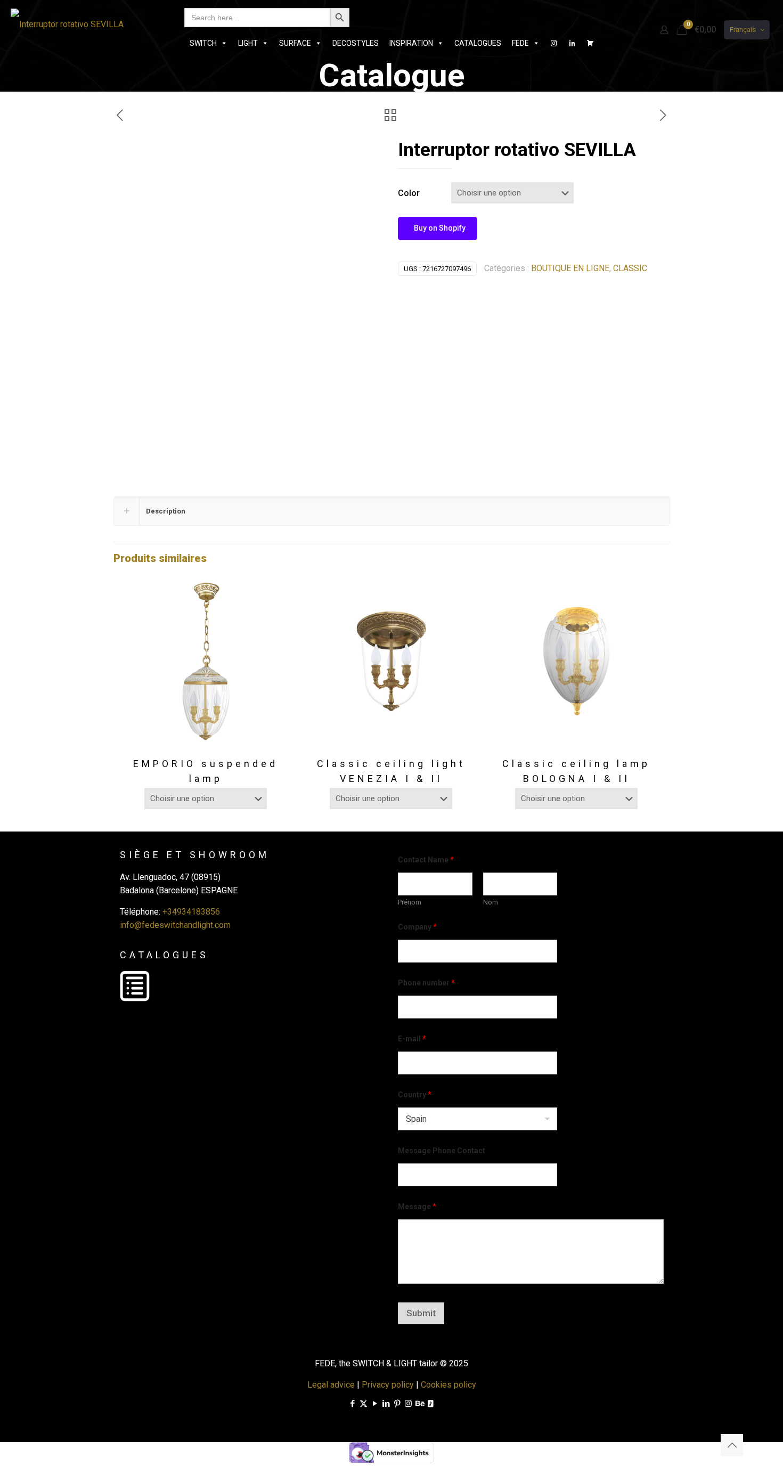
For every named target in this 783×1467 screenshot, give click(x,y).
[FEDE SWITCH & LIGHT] (67, 24)
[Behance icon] (419, 1403)
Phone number (426, 983)
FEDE (520, 43)
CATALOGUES (477, 43)
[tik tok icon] (431, 1403)
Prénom (409, 902)
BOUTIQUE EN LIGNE (570, 268)
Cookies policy (448, 1385)
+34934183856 (191, 912)
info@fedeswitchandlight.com (175, 925)
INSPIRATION (411, 43)
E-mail (412, 1038)
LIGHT (248, 43)
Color (409, 193)
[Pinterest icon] (397, 1403)
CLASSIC (630, 268)
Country (414, 1094)
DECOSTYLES (355, 43)
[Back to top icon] (732, 1445)
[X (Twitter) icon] (364, 1403)
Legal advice (331, 1385)
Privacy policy (388, 1385)
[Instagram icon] (408, 1403)
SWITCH (203, 43)
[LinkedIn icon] (386, 1403)
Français (743, 30)
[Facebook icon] (352, 1403)
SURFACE (295, 43)
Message (417, 1206)
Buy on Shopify (439, 228)
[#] (554, 43)
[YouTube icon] (375, 1403)
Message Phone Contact (441, 1150)
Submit (421, 1313)
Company (417, 927)
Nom (490, 902)
